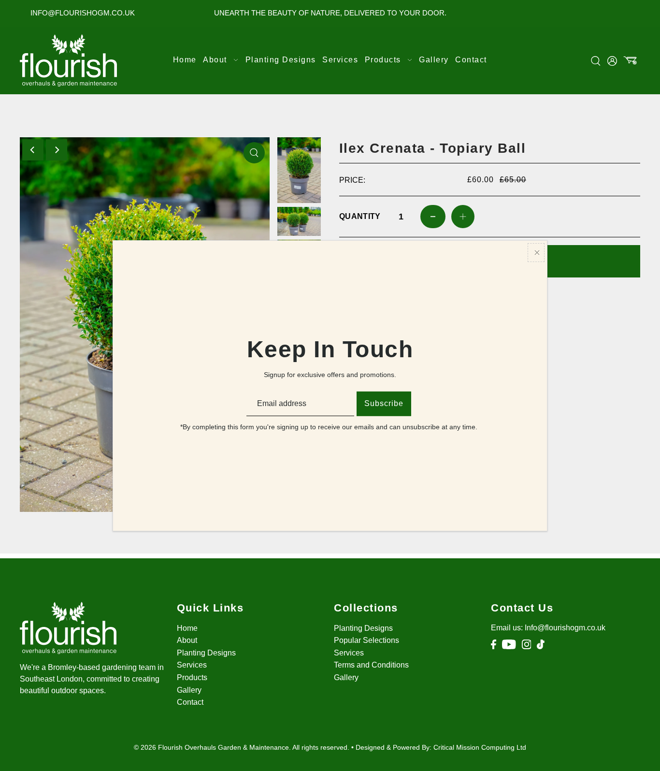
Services (192, 665)
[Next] (56, 149)
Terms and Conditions (371, 665)
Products (192, 677)
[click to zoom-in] (254, 152)
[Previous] (32, 149)
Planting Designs (206, 653)
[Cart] (630, 60)
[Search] (596, 60)
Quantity (358, 216)
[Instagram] (526, 644)
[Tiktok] (541, 644)
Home (187, 628)
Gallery (189, 690)
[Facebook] (493, 644)
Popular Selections (366, 640)
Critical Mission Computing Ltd (479, 747)
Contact (190, 702)
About (187, 640)
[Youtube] (509, 644)
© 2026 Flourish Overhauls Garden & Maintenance (211, 747)
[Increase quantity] (462, 216)
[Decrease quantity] (432, 216)
